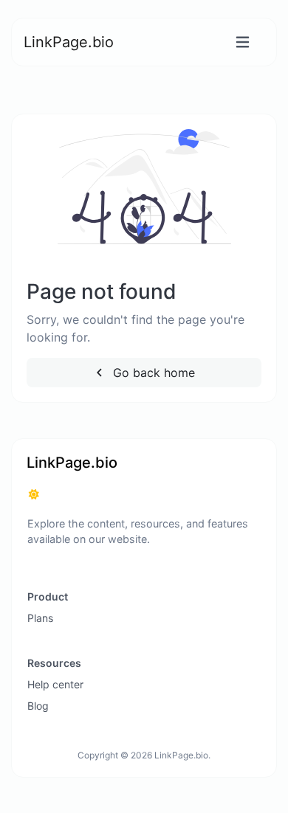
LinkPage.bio (69, 42)
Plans (40, 618)
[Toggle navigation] (242, 42)
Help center (55, 684)
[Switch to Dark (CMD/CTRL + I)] (34, 494)
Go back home (152, 372)
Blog (38, 705)
